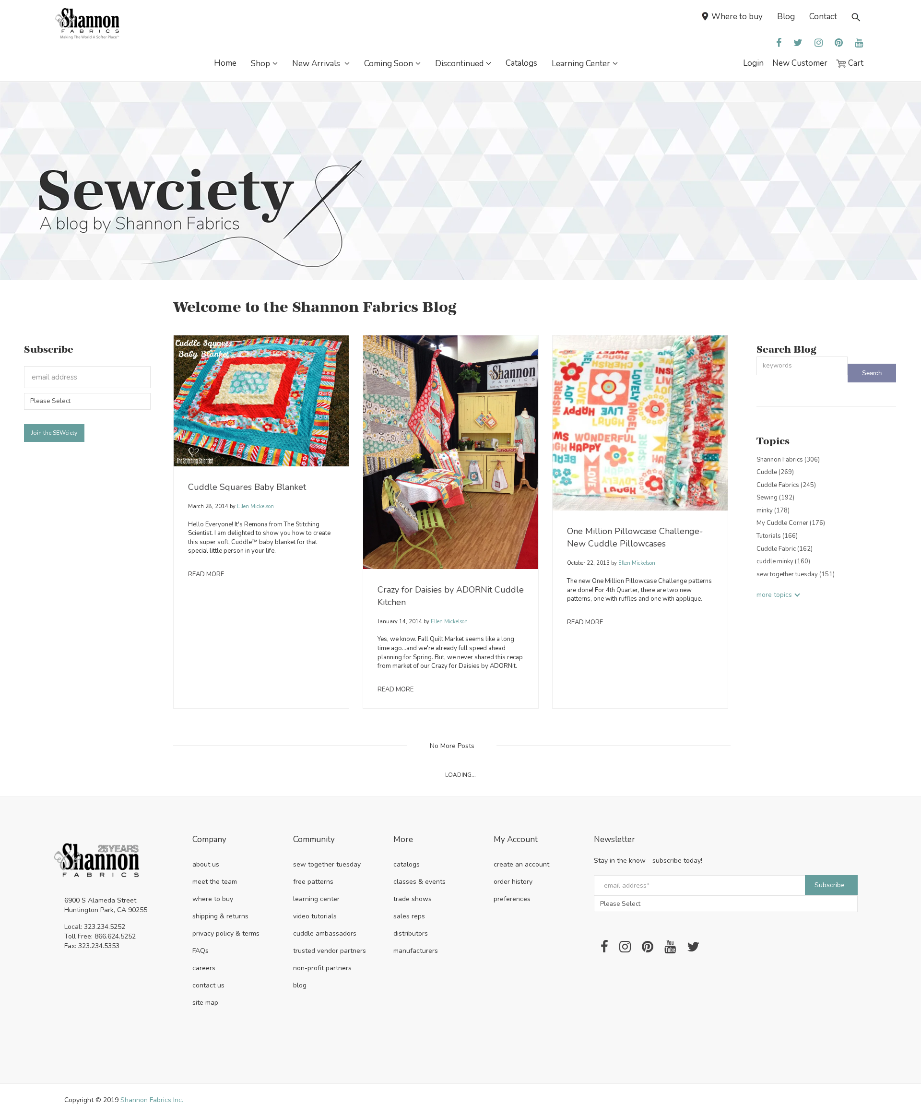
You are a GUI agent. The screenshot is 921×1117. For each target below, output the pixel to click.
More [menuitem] (403, 839)
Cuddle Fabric (784, 549)
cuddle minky (783, 561)
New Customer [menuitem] (799, 63)
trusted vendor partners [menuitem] (329, 950)
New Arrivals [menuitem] (317, 63)
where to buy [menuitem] (212, 898)
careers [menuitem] (203, 968)
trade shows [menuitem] (412, 898)
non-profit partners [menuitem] (322, 968)
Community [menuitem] (314, 839)
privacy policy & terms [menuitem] (226, 933)
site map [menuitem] (205, 1002)
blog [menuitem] (300, 985)
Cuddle (775, 472)
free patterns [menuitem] (313, 881)
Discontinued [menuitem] (459, 63)
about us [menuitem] (205, 864)
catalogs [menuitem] (406, 864)
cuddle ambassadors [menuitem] (324, 933)
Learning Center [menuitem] (581, 63)
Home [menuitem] (225, 63)
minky (773, 510)
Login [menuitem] (753, 63)
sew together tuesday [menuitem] (327, 864)
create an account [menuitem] (521, 864)
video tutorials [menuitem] (315, 916)
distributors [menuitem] (410, 933)
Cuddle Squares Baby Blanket (247, 487)
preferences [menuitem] (512, 898)
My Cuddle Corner (790, 523)
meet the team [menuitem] (214, 881)
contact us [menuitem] (208, 985)
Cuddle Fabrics (786, 485)
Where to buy (737, 16)
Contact (823, 16)
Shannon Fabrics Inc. (151, 1100)
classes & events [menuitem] (419, 881)
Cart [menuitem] (854, 63)
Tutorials (777, 536)
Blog (786, 16)
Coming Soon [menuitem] (388, 63)
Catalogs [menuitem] (521, 63)
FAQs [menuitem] (200, 950)
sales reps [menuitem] (409, 916)
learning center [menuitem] (316, 898)
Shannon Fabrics (788, 459)
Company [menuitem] (209, 839)
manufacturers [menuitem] (415, 950)
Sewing (775, 497)
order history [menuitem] (513, 881)
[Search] (872, 373)
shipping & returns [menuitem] (220, 916)
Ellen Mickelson (255, 506)
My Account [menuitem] (516, 839)
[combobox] (802, 365)
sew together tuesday (795, 574)
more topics (774, 594)
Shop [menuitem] (260, 63)
